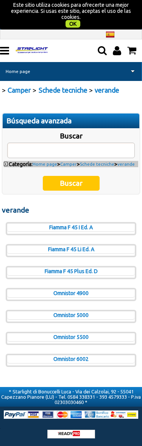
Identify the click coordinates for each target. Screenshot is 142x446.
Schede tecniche (97, 164)
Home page (18, 71)
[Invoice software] (68, 434)
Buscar (71, 136)
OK (72, 24)
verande (126, 164)
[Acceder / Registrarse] (117, 50)
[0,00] (132, 50)
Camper (68, 164)
